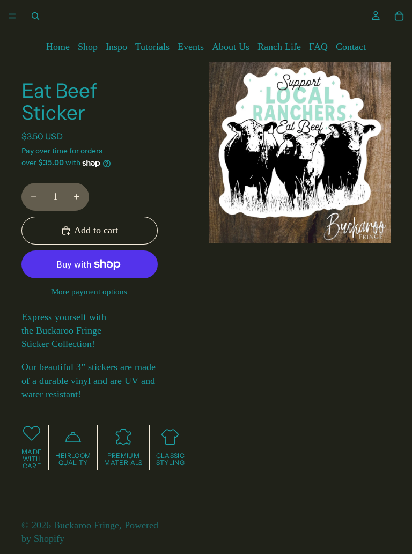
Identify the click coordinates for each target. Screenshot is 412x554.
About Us (230, 46)
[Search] (35, 16)
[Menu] (12, 16)
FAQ (318, 46)
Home (58, 46)
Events (191, 46)
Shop (88, 46)
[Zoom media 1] (300, 152)
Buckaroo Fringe (86, 525)
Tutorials (152, 46)
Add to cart (96, 230)
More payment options (89, 291)
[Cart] (399, 16)
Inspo (116, 46)
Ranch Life (279, 46)
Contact (351, 46)
